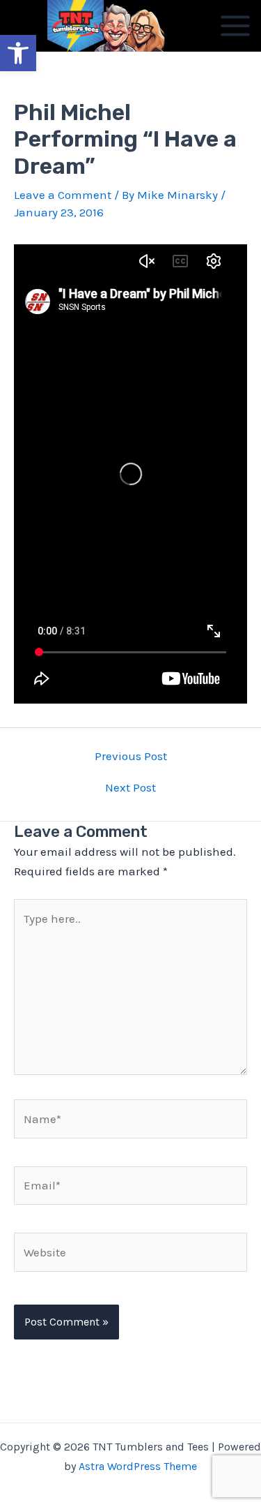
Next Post (130, 788)
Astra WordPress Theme (138, 1466)
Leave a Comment (62, 195)
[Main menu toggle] (235, 26)
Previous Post (131, 756)
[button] (18, 53)
